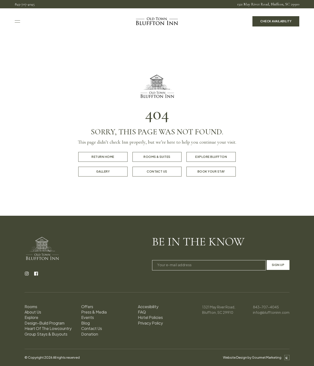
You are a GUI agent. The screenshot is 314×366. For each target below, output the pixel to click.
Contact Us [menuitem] (91, 328)
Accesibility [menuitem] (148, 306)
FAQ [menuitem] (142, 312)
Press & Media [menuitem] (94, 312)
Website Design (235, 357)
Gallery (103, 171)
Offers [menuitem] (87, 306)
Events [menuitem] (87, 317)
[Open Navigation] (17, 21)
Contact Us (157, 171)
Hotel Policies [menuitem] (150, 317)
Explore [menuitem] (31, 317)
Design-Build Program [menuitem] (45, 323)
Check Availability (275, 21)
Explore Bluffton (211, 157)
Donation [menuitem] (89, 334)
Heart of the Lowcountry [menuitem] (48, 328)
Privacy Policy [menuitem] (150, 323)
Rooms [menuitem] (31, 306)
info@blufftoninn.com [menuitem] (271, 312)
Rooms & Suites (157, 157)
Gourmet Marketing (266, 357)
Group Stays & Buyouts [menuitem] (46, 334)
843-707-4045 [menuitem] (25, 4)
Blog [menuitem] (85, 323)
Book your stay (211, 171)
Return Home (103, 157)
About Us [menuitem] (33, 312)
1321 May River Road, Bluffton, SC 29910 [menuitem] (268, 4)
